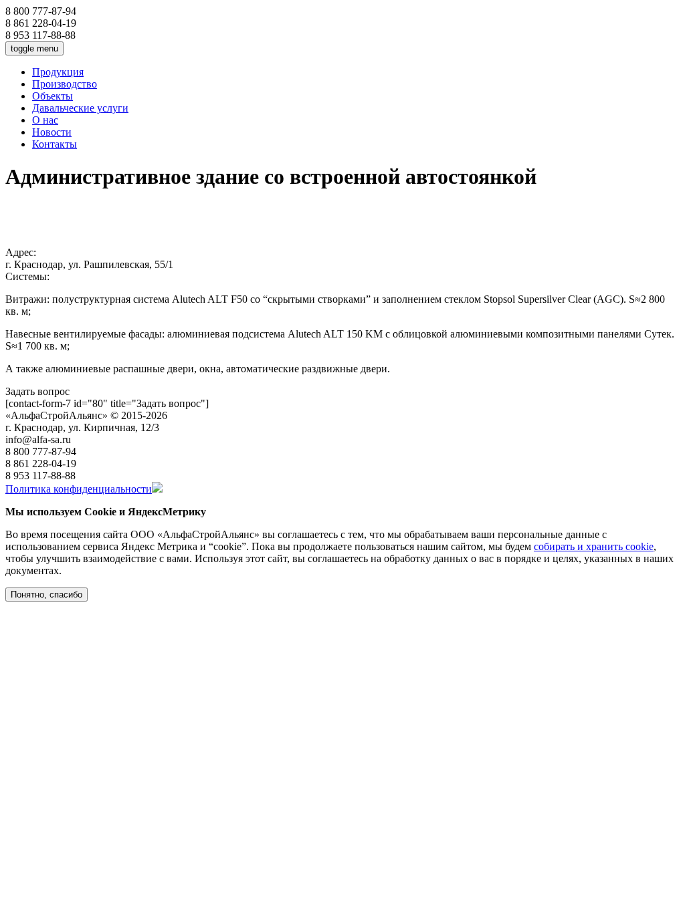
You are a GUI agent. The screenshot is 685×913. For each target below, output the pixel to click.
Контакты (54, 144)
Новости (52, 132)
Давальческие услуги (80, 108)
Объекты (52, 96)
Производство (64, 84)
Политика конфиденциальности (78, 489)
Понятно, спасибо (46, 595)
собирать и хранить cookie (594, 546)
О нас (45, 120)
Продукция (58, 72)
